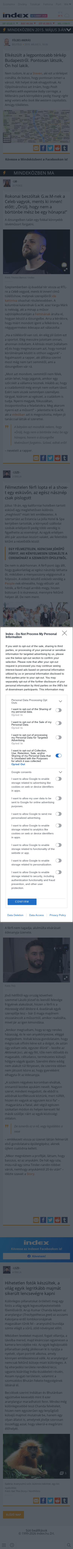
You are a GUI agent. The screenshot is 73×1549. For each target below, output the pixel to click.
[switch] (59, 710)
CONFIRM (22, 901)
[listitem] (36, 701)
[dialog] (36, 774)
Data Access (36, 915)
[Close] (65, 634)
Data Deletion (15, 915)
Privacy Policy (58, 915)
